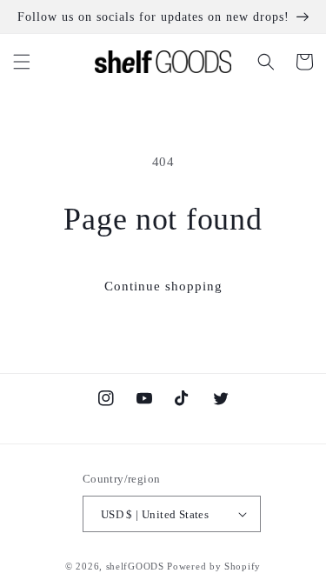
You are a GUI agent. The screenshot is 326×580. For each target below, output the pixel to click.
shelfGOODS (135, 566)
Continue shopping (163, 286)
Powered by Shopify (214, 566)
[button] (22, 62)
